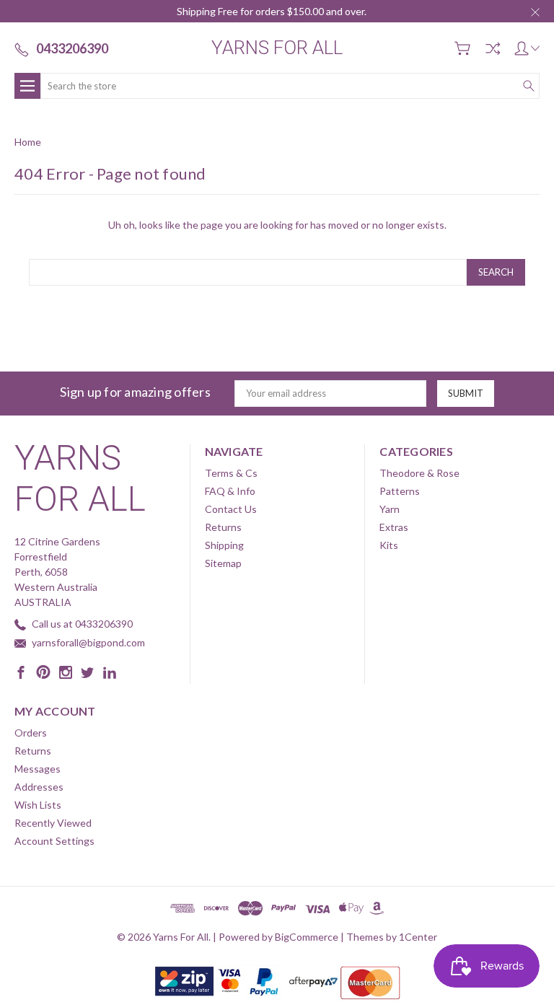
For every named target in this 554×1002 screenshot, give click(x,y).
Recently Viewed (53, 823)
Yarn (389, 509)
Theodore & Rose (419, 473)
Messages (37, 769)
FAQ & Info (230, 491)
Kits (388, 545)
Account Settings (54, 841)
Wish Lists (37, 805)
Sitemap (223, 563)
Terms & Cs (231, 473)
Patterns (399, 491)
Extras (393, 527)
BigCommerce (306, 937)
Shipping (224, 545)
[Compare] (493, 48)
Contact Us (231, 509)
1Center (418, 937)
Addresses (38, 787)
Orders (30, 732)
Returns (223, 527)
